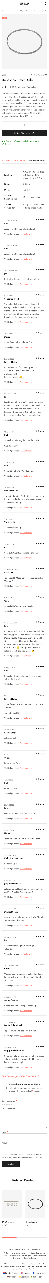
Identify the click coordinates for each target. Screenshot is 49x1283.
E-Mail (5, 1143)
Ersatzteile (11, 11)
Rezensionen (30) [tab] (36, 160)
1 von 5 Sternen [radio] (3, 1104)
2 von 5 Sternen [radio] (5, 1104)
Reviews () (42, 75)
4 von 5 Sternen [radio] (9, 1104)
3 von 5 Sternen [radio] (7, 1104)
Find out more (26, 233)
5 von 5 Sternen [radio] (11, 1104)
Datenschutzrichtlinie (38, 1253)
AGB (5, 1255)
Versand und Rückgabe (19, 1253)
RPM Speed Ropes (24, 11)
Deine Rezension (9, 1108)
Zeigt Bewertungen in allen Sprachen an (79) (21, 1076)
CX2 (4, 74)
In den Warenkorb (22, 133)
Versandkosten (33, 87)
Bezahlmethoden (40, 1255)
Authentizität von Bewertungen (20, 1255)
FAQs (6, 1253)
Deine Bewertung (9, 1101)
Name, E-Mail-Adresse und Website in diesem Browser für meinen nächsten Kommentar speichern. (22, 1156)
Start (3, 11)
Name (5, 1132)
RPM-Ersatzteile (8, 1222)
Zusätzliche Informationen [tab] (14, 160)
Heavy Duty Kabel (33, 1222)
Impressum (17, 1258)
